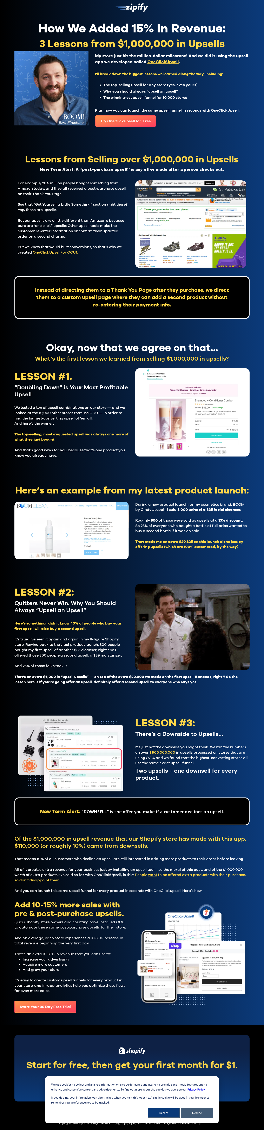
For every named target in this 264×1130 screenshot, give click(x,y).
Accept (164, 1113)
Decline (197, 1113)
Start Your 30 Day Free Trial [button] (45, 1007)
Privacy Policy (196, 1089)
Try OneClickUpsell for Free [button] (125, 121)
